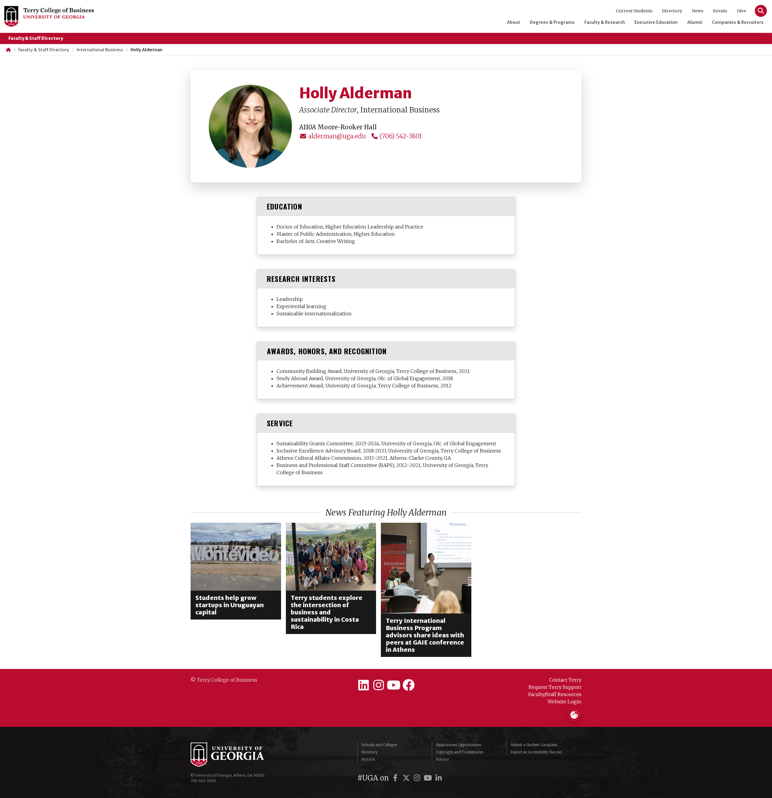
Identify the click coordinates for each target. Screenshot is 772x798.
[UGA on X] (407, 778)
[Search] (760, 11)
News (697, 11)
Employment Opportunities (458, 745)
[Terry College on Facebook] (408, 685)
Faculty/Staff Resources (554, 694)
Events (720, 11)
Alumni (694, 22)
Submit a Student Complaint (534, 745)
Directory (672, 11)
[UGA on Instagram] (418, 778)
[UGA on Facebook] (396, 778)
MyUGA (368, 759)
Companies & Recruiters (738, 22)
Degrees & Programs (552, 22)
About (513, 22)
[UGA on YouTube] (428, 778)
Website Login (564, 702)
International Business (100, 49)
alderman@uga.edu (336, 136)
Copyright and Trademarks (459, 752)
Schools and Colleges (379, 745)
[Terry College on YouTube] (393, 685)
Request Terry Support (555, 687)
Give (741, 11)
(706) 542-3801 (400, 136)
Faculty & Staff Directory (35, 38)
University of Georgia (236, 755)
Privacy (442, 759)
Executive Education (656, 22)
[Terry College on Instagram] (378, 685)
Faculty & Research (604, 22)
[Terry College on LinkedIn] (363, 685)
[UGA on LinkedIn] (438, 778)
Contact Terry (565, 680)
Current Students (634, 11)
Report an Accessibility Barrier (536, 752)
